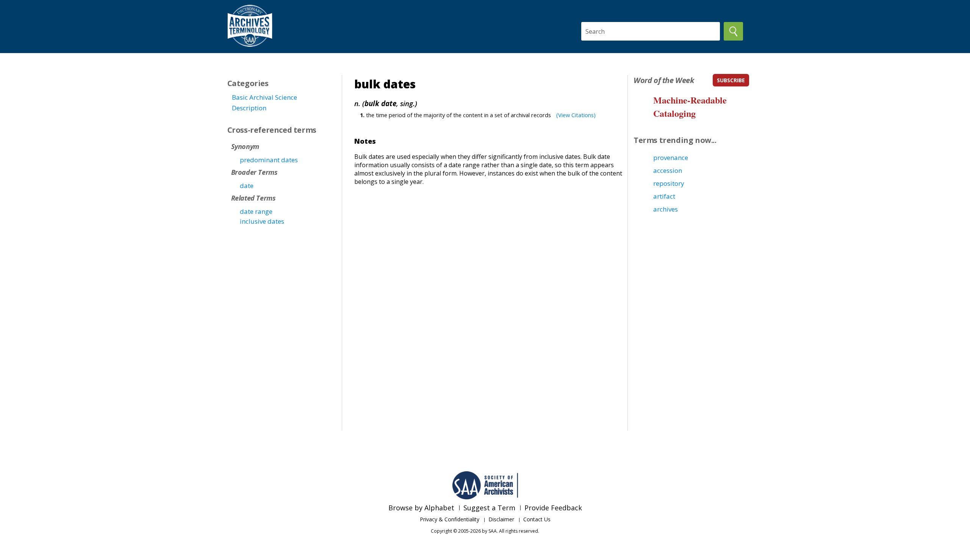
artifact (664, 196)
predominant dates (269, 159)
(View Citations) (576, 115)
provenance (670, 157)
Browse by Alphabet (421, 507)
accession (667, 170)
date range (256, 211)
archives (665, 209)
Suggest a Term (489, 507)
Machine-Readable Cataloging (690, 106)
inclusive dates (262, 221)
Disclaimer (501, 519)
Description (249, 108)
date (246, 185)
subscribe (731, 80)
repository (668, 183)
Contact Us (537, 519)
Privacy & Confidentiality (449, 519)
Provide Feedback (553, 507)
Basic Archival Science (264, 97)
